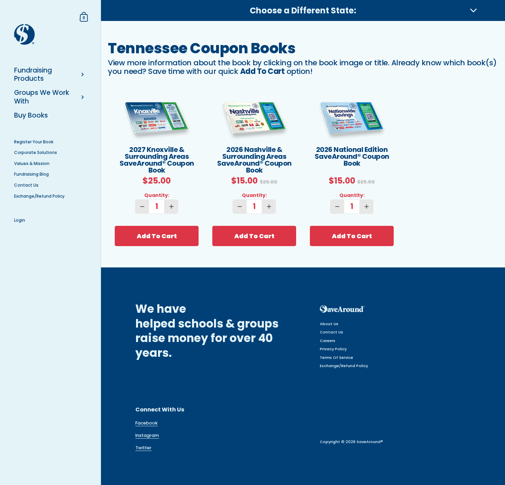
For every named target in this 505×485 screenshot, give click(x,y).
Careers (327, 340)
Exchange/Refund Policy (344, 365)
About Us (329, 324)
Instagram (147, 435)
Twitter (143, 448)
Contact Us (331, 332)
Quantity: (156, 195)
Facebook (146, 423)
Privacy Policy (333, 349)
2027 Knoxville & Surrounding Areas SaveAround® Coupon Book (157, 160)
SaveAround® (370, 441)
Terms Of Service (336, 357)
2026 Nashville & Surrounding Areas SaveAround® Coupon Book (254, 160)
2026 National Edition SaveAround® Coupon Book (352, 157)
